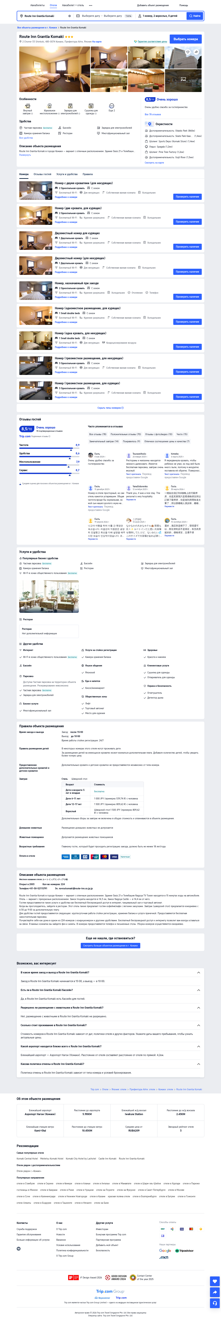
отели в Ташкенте (63, 1203)
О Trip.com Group (64, 1256)
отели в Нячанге (83, 1203)
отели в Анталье (101, 1183)
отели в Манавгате (121, 1183)
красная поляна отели (119, 1196)
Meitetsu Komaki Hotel (51, 1158)
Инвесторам (102, 1229)
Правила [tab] (88, 174)
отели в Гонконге (186, 1196)
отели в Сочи (23, 1196)
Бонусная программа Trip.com (111, 1234)
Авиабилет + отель (73, 5)
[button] (91, 5)
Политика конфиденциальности (72, 1250)
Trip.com (95, 1089)
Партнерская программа (108, 1240)
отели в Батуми (167, 1196)
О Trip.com (61, 1229)
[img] (54, 69)
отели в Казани (97, 1196)
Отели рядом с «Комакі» (29, 1171)
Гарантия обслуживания (29, 1234)
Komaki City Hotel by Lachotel (81, 1158)
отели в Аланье (82, 1183)
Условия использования (68, 1245)
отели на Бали (101, 1203)
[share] (215, 1292)
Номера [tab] (23, 174)
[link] (153, 5)
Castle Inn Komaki (107, 1158)
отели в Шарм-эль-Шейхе (147, 1183)
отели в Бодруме (42, 1203)
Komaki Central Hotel (27, 1158)
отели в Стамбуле (26, 1183)
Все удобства (26, 138)
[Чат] (215, 1303)
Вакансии (61, 1240)
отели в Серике (45, 1183)
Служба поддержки (27, 1229)
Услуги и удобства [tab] (66, 174)
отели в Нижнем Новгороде (72, 1196)
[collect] (215, 1281)
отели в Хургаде (172, 1183)
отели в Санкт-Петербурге (152, 1190)
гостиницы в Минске (27, 1190)
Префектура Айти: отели (142, 1089)
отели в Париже (191, 1183)
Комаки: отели (165, 1089)
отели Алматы (24, 1203)
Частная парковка (32, 563)
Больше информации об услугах (33, 1240)
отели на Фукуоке (126, 1190)
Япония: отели (119, 1089)
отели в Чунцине (85, 1190)
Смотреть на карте (154, 162)
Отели (53, 5)
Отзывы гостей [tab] (42, 174)
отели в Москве (176, 1190)
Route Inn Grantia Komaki (41, 36)
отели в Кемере (64, 1183)
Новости (60, 1234)
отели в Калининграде (44, 1196)
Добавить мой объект (107, 1245)
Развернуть (25, 155)
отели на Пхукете (105, 1190)
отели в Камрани (48, 1190)
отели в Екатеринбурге (145, 1196)
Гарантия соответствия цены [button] (152, 41)
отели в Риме (67, 1190)
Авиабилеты (37, 5)
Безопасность (103, 1250)
